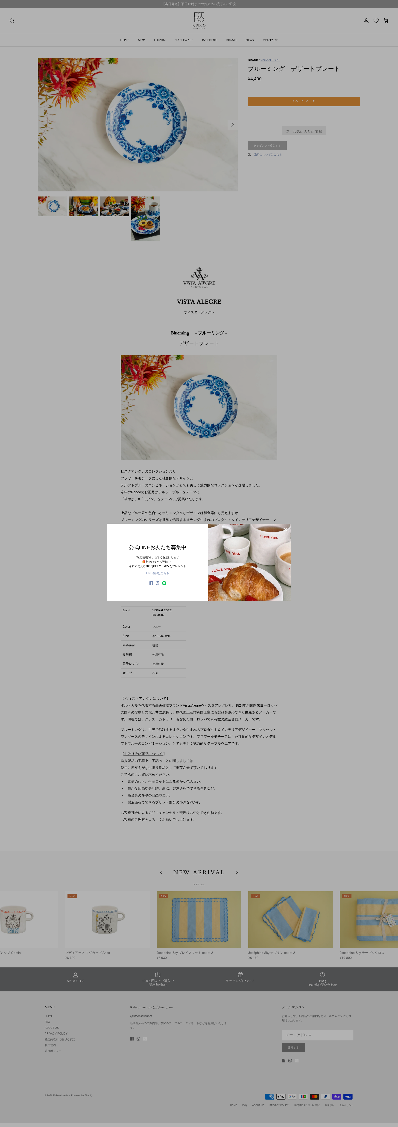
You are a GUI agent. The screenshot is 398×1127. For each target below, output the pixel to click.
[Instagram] (157, 583)
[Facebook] (151, 583)
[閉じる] (285, 529)
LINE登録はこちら (157, 573)
